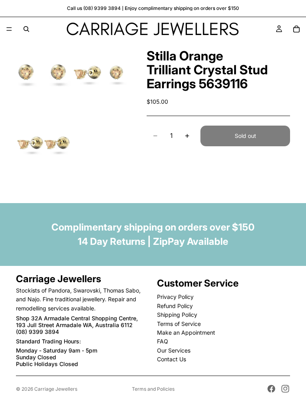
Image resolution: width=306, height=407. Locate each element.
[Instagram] (285, 388)
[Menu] (9, 29)
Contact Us (171, 359)
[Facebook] (271, 388)
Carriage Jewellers (55, 389)
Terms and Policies (153, 389)
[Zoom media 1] (43, 75)
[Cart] (296, 29)
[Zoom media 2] (100, 75)
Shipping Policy (177, 314)
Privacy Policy (175, 296)
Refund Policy (175, 305)
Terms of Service (179, 323)
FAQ (162, 341)
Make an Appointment (186, 332)
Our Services (173, 350)
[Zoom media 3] (43, 145)
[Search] (26, 29)
